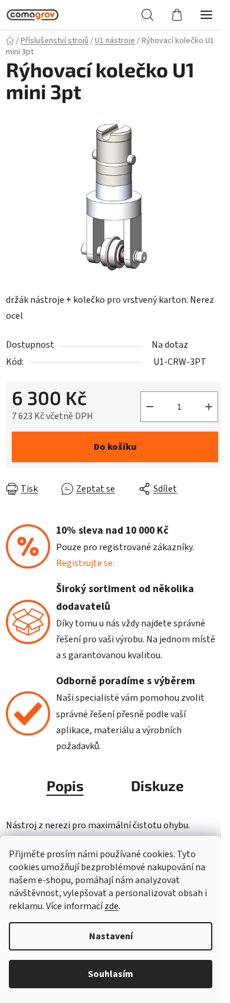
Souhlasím (110, 974)
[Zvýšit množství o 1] (209, 407)
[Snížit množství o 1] (150, 407)
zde (111, 906)
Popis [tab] (65, 785)
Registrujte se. (85, 563)
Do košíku (115, 446)
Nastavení (111, 936)
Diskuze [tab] (157, 785)
